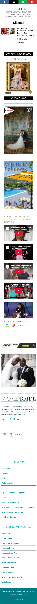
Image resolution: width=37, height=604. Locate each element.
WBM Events (6, 533)
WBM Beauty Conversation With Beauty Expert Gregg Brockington (25, 32)
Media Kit (4, 478)
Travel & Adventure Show (10, 558)
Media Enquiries (7, 483)
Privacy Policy (22, 594)
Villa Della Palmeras (8, 572)
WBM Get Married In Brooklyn (12, 577)
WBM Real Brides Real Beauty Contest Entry (17, 507)
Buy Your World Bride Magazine (13, 493)
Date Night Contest (8, 517)
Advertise (5, 488)
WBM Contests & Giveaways (12, 512)
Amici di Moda (6, 538)
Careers (4, 498)
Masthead (5, 473)
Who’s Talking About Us (10, 502)
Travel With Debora (8, 563)
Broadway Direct (7, 548)
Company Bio (6, 469)
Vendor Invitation (7, 567)
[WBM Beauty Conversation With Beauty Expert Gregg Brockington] (8, 31)
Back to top (19, 599)
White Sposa (6, 582)
